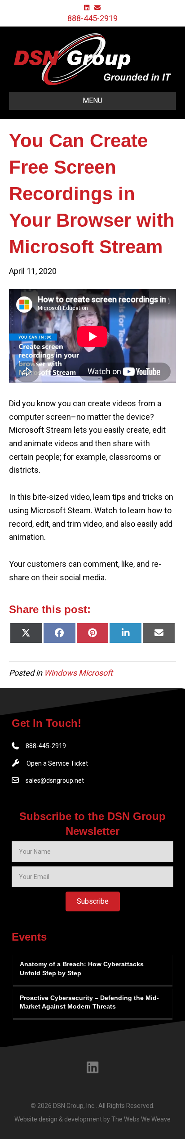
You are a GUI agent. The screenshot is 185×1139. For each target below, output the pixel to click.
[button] (93, 901)
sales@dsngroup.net (55, 780)
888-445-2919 (92, 18)
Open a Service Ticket (57, 763)
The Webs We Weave (141, 1119)
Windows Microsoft (78, 672)
